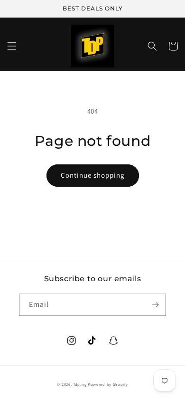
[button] (11, 46)
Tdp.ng (79, 384)
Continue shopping (93, 175)
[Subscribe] (155, 305)
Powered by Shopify (108, 384)
